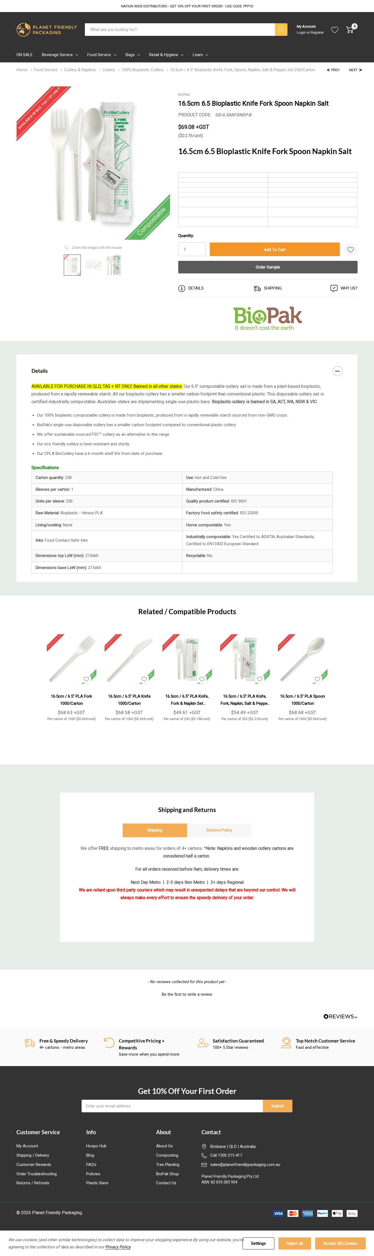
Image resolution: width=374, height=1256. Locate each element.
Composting (167, 1155)
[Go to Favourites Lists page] (335, 29)
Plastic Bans (97, 1182)
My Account (27, 1146)
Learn (198, 54)
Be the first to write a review (187, 994)
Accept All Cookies (340, 1243)
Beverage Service (57, 54)
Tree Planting (167, 1164)
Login (302, 32)
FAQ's (91, 1164)
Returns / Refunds (32, 1182)
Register (317, 32)
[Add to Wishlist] (351, 249)
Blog (90, 1155)
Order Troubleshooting (36, 1173)
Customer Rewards (33, 1164)
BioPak (184, 95)
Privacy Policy (117, 1247)
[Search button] (281, 29)
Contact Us (166, 1182)
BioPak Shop (167, 1173)
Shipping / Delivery (32, 1155)
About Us (164, 1146)
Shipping (154, 830)
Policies (93, 1173)
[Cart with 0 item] (349, 29)
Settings (258, 1243)
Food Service (99, 54)
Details (39, 371)
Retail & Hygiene (163, 54)
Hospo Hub (96, 1146)
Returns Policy (219, 830)
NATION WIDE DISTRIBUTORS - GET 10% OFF (187, 6)
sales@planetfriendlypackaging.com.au (245, 1164)
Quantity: (186, 235)
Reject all (295, 1243)
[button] (187, 993)
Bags (130, 54)
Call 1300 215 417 (226, 1155)
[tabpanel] (71, 675)
